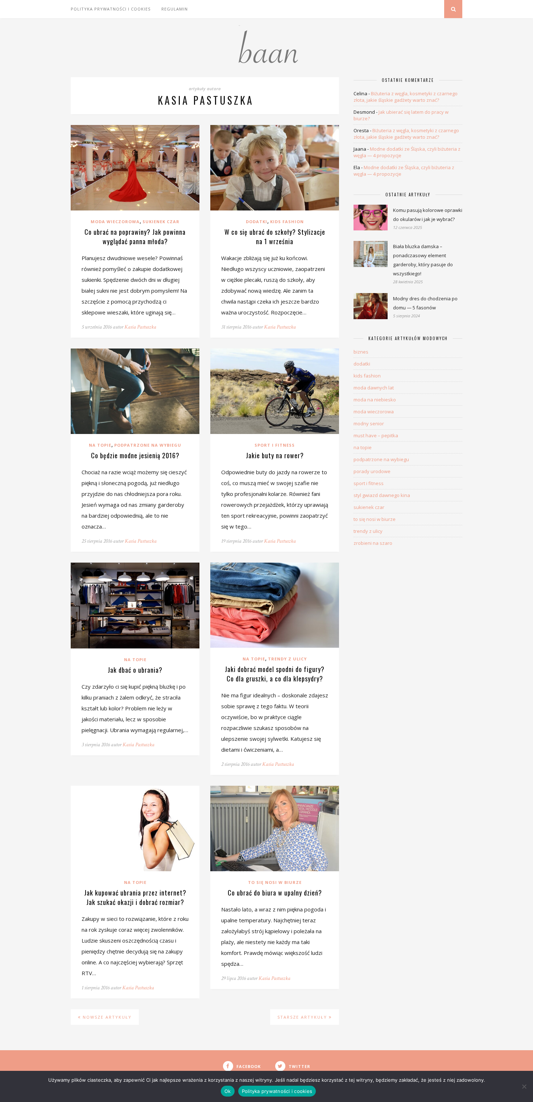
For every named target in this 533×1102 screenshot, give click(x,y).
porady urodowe (372, 471)
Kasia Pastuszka (140, 326)
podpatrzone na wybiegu (147, 445)
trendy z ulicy (287, 658)
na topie (100, 445)
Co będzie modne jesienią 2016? (135, 455)
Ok (227, 1091)
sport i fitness (275, 445)
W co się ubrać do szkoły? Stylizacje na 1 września (274, 236)
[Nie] (524, 1086)
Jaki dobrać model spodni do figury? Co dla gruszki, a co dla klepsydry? (275, 673)
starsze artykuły (303, 1017)
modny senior (369, 423)
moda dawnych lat (374, 387)
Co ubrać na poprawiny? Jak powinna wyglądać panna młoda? (135, 236)
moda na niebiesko (375, 399)
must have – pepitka (376, 435)
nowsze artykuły (106, 1017)
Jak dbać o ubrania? (135, 670)
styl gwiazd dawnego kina (382, 495)
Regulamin (174, 9)
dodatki (256, 221)
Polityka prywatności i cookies (110, 9)
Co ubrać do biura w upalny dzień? (275, 892)
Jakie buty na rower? (275, 455)
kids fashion (287, 221)
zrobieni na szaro (373, 543)
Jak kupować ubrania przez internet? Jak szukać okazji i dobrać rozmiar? (135, 897)
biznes (361, 351)
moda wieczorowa (115, 221)
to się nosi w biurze (275, 882)
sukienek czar (160, 221)
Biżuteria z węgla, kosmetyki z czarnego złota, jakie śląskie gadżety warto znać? (406, 96)
